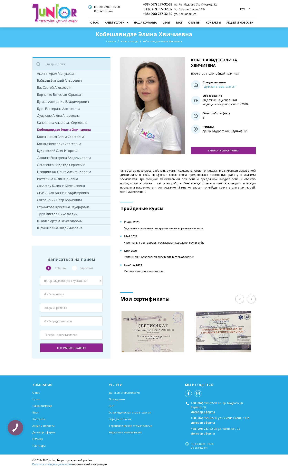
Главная (111, 41)
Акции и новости (240, 22)
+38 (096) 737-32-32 (157, 14)
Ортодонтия (117, 399)
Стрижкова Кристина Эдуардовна (63, 207)
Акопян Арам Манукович (56, 74)
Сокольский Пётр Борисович (59, 200)
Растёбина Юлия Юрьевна (57, 179)
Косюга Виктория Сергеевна (59, 144)
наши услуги (114, 22)
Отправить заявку (71, 348)
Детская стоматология (124, 392)
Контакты (213, 22)
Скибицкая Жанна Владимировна (63, 193)
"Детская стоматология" (219, 86)
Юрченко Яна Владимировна (59, 228)
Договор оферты (43, 432)
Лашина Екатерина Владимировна (64, 158)
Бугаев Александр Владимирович (63, 102)
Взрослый (86, 268)
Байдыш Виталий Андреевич (59, 80)
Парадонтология (120, 419)
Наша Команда (145, 22)
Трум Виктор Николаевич (57, 214)
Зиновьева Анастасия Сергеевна (62, 123)
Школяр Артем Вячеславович (59, 221)
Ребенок (60, 268)
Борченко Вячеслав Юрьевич (59, 95)
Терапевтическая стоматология (130, 426)
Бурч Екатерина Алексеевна (58, 109)
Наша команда (129, 41)
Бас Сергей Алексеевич (54, 88)
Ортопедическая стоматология (130, 412)
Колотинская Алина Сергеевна (60, 137)
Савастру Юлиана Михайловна (61, 186)
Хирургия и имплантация (125, 432)
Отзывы (194, 22)
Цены (166, 22)
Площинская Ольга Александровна (64, 172)
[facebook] (188, 393)
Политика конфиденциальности (52, 464)
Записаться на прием (223, 150)
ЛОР (111, 406)
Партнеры (39, 445)
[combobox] (71, 280)
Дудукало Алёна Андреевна (58, 116)
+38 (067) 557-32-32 (157, 4)
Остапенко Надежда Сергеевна (61, 165)
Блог (179, 22)
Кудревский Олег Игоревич (58, 151)
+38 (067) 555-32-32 (157, 9)
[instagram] (198, 393)
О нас (94, 22)
